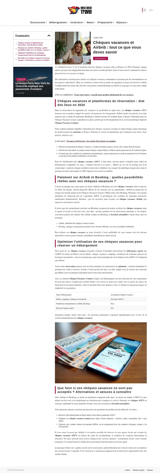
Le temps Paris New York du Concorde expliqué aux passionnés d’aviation (33, 86)
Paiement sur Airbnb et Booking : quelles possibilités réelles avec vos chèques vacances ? (34, 49)
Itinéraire (21, 79)
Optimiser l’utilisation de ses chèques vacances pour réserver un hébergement (32, 54)
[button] (49, 35)
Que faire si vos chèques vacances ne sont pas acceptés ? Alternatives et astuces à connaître (34, 59)
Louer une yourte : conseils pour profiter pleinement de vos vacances (103, 94)
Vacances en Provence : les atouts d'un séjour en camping (91, 141)
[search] (144, 10)
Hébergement (100, 58)
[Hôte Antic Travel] (80, 10)
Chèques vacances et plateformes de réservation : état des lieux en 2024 (30, 44)
